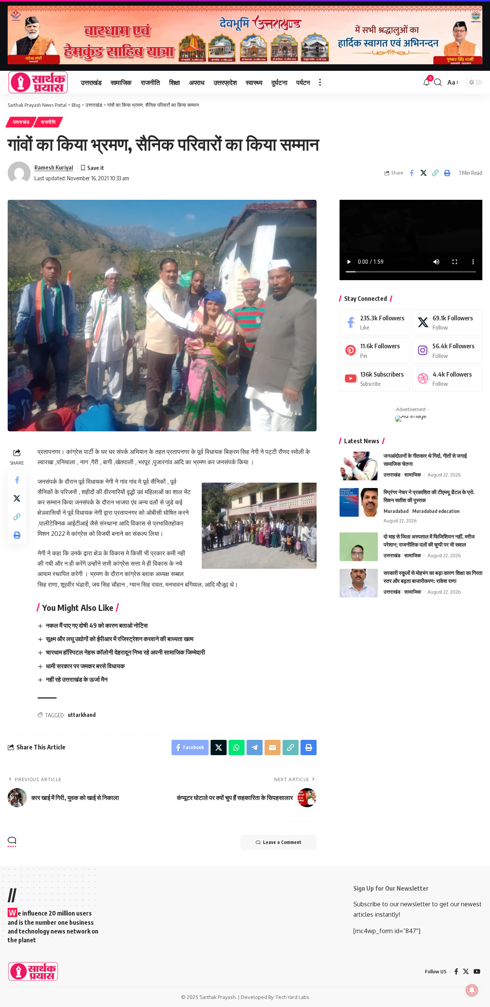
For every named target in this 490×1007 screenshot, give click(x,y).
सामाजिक (412, 475)
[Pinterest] (375, 350)
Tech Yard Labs (292, 997)
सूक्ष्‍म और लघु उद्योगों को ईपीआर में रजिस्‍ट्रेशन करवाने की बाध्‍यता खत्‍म (119, 639)
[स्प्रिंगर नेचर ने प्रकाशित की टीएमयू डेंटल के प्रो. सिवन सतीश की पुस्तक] (359, 502)
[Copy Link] (435, 173)
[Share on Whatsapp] (237, 747)
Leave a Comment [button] (282, 842)
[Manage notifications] (472, 990)
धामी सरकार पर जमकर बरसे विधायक (85, 666)
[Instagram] (447, 350)
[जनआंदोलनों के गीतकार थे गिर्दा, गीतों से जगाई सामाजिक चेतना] (359, 466)
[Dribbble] (447, 379)
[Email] (273, 747)
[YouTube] (477, 971)
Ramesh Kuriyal (53, 167)
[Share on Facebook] (411, 173)
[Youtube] (375, 379)
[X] (447, 322)
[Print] (447, 173)
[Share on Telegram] (255, 747)
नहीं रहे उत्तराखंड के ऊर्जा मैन (77, 679)
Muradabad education (436, 511)
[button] (320, 82)
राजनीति (48, 122)
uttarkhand (82, 715)
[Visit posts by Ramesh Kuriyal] (19, 173)
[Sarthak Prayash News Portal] (38, 82)
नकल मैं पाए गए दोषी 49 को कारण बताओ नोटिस (97, 625)
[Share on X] (423, 173)
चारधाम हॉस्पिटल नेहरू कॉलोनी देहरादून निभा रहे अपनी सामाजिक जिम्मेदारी (125, 652)
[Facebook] (375, 322)
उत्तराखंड (21, 122)
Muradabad (396, 511)
